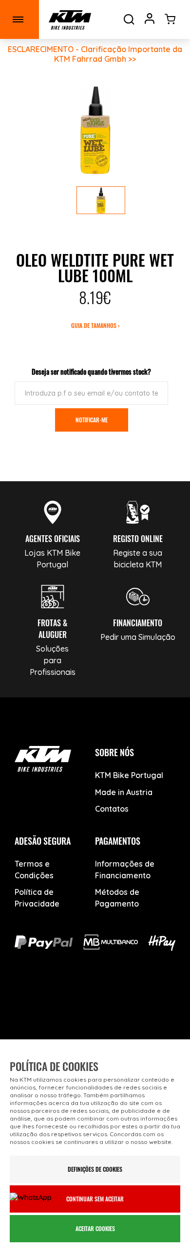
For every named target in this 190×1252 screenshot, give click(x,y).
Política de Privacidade (37, 897)
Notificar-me (92, 420)
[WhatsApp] (144, 1000)
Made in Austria (123, 792)
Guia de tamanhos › (95, 325)
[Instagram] (109, 1000)
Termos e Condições (34, 869)
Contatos (112, 809)
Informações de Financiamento (124, 869)
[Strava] (95, 1029)
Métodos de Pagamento (117, 897)
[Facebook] (41, 1000)
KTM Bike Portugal (129, 775)
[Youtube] (75, 1000)
